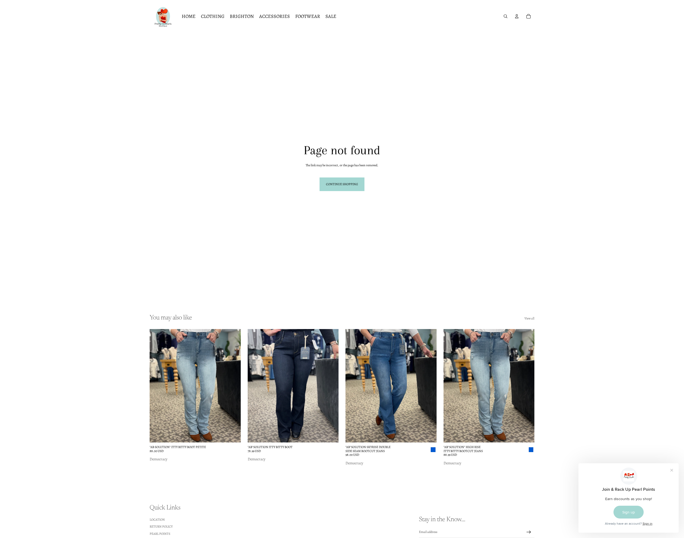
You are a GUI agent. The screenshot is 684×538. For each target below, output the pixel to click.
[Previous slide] (158, 386)
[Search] (505, 16)
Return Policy (161, 526)
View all (529, 318)
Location (157, 519)
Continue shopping (342, 184)
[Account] (517, 16)
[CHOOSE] (232, 434)
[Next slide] (233, 386)
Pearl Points (160, 533)
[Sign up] (528, 531)
